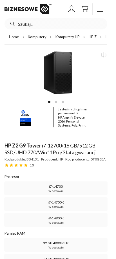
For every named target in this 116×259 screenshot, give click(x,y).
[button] (71, 9)
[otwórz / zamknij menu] (100, 9)
